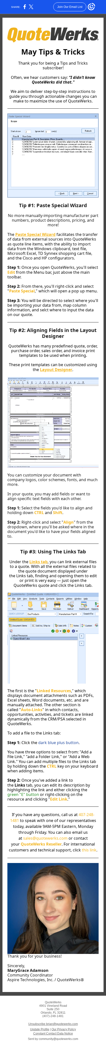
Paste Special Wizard (35, 234)
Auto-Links (31, 709)
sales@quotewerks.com (45, 838)
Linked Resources (54, 690)
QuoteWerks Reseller (41, 844)
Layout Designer (56, 369)
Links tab (38, 561)
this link (89, 850)
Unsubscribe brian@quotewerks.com (53, 1024)
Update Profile (39, 1029)
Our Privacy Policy (64, 1029)
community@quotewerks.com (58, 1039)
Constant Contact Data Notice (53, 1033)
